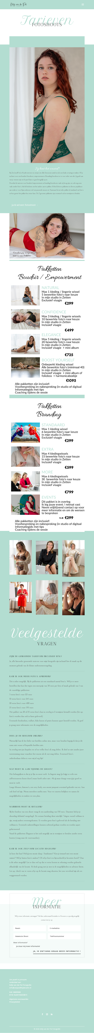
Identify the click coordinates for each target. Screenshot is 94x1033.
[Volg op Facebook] (42, 1014)
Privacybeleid (14, 1002)
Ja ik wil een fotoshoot (25, 204)
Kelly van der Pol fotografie (20, 985)
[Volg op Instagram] (47, 1014)
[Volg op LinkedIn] (51, 1014)
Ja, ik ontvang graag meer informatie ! (57, 951)
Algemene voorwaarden (18, 999)
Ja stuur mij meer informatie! (28, 946)
